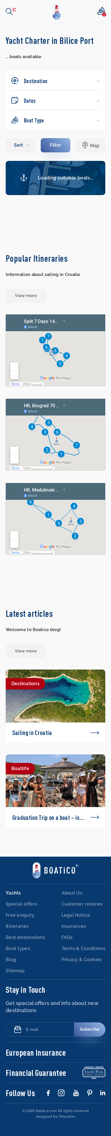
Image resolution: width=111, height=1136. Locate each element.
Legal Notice (76, 915)
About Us (71, 893)
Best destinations (25, 937)
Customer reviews (82, 904)
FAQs (67, 937)
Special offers (21, 904)
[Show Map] (90, 145)
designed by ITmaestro (55, 1117)
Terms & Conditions (83, 948)
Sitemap (15, 970)
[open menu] (11, 11)
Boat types (18, 948)
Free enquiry (20, 915)
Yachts (13, 893)
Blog (11, 959)
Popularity (20, 145)
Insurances (73, 926)
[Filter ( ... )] (55, 145)
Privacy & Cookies (81, 959)
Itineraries (17, 926)
